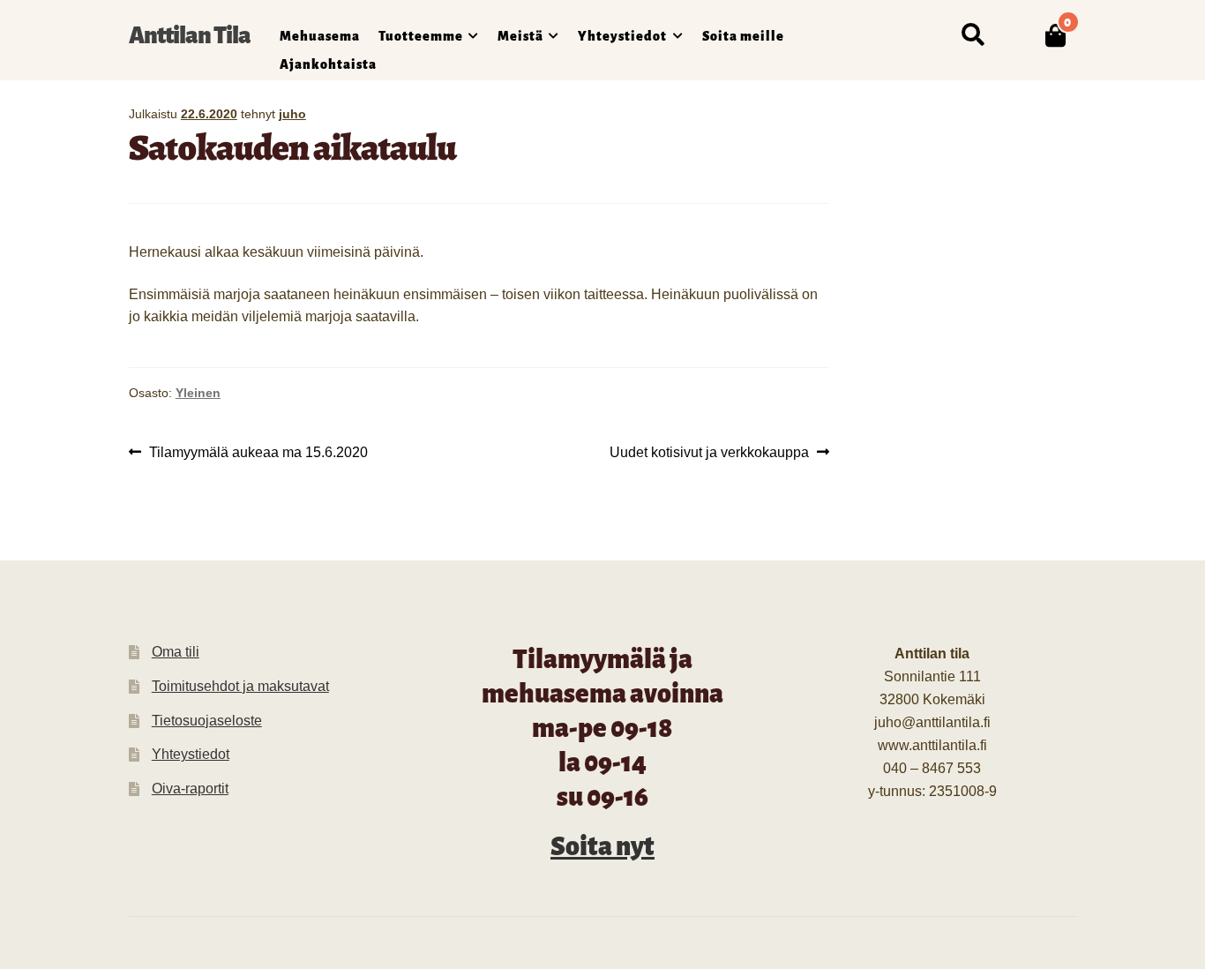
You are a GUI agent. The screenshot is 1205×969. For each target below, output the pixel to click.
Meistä (520, 36)
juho (292, 114)
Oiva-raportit (190, 788)
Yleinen (198, 393)
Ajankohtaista (328, 64)
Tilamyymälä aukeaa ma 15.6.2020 (258, 453)
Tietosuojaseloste (207, 720)
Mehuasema (320, 36)
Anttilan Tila (190, 36)
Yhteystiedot (622, 36)
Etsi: (972, 35)
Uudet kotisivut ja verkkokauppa (709, 453)
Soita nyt (602, 846)
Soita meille (743, 36)
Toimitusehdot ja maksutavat (240, 686)
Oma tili (175, 651)
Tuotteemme (420, 36)
